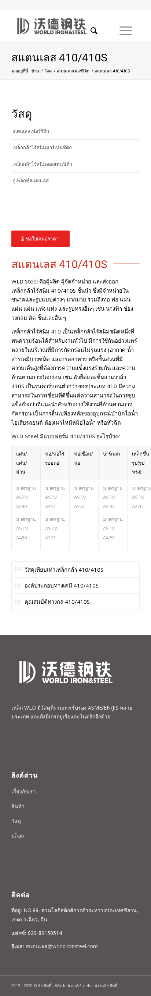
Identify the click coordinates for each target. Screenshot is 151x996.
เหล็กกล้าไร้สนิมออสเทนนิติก (42, 164)
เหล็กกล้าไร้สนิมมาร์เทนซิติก (42, 147)
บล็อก (17, 835)
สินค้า (18, 806)
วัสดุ (48, 71)
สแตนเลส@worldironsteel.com (62, 946)
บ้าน (35, 71)
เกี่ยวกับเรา (23, 791)
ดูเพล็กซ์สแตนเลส (30, 180)
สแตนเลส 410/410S (59, 57)
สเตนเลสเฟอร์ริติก (73, 71)
